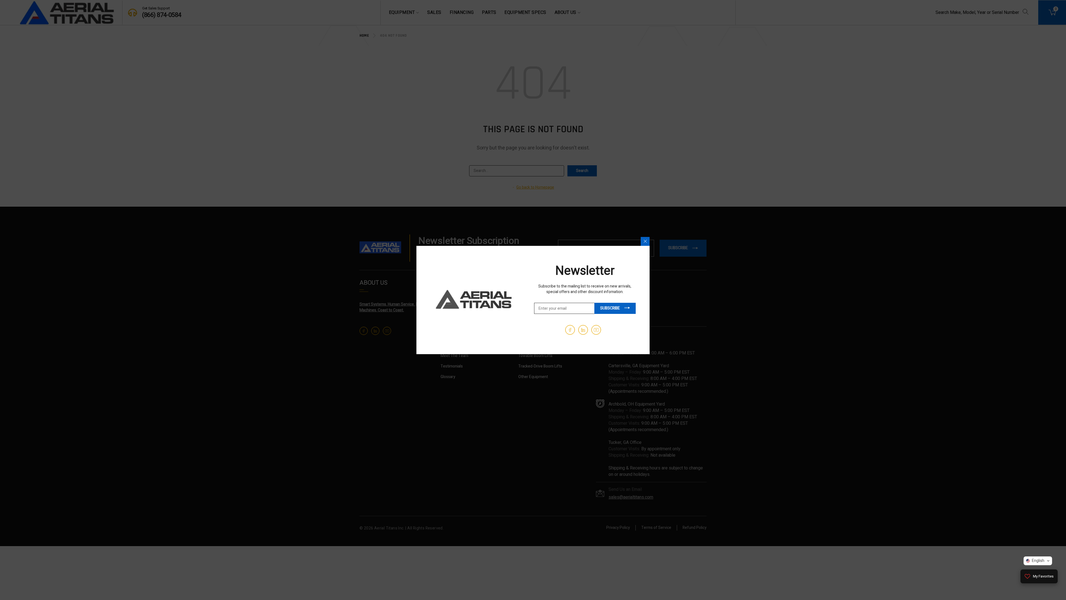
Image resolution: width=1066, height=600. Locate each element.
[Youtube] (596, 330)
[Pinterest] (583, 330)
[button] (1038, 560)
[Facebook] (570, 330)
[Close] (645, 241)
